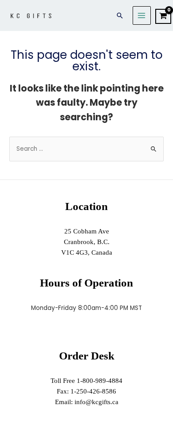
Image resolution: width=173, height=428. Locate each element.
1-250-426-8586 (93, 391)
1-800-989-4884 (99, 380)
